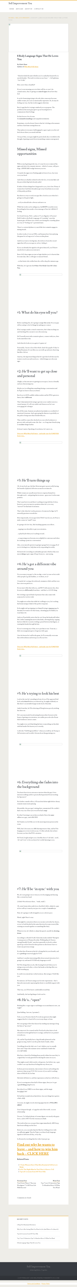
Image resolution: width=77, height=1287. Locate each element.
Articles (19, 9)
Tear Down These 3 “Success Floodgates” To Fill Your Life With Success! (26, 1185)
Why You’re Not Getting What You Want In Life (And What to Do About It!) (38, 1229)
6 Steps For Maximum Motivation (26, 1225)
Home (11, 9)
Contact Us (38, 9)
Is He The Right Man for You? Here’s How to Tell (36, 1169)
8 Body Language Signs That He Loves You (28, 1243)
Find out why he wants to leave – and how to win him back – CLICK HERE (37, 1149)
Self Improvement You (20, 3)
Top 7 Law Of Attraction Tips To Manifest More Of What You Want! (50, 1185)
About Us (28, 9)
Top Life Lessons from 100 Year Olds (32, 1172)
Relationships (22, 18)
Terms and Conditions (33, 1283)
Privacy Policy (46, 1283)
